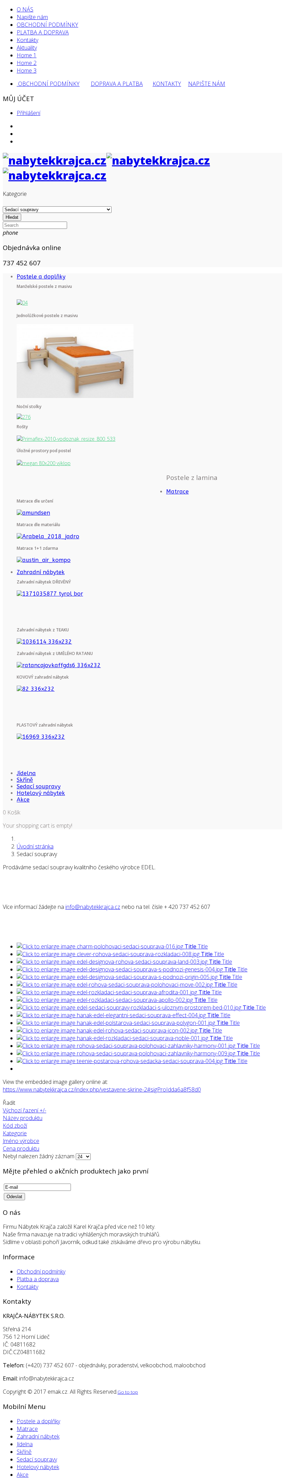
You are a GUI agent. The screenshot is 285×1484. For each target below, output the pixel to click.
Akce (23, 799)
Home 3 (26, 70)
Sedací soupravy (38, 786)
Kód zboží (15, 1125)
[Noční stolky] (24, 416)
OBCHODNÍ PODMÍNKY (47, 24)
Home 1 (26, 55)
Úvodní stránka (35, 846)
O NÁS (25, 9)
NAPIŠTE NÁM (206, 84)
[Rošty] (66, 438)
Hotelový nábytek (41, 793)
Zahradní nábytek (41, 572)
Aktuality (27, 47)
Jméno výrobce (21, 1141)
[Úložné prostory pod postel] (44, 462)
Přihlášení (28, 113)
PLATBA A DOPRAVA (43, 32)
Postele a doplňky (41, 276)
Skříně (25, 780)
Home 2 (26, 63)
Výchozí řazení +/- (24, 1110)
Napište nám (32, 17)
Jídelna (26, 773)
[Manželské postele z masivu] (22, 302)
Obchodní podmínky (41, 1271)
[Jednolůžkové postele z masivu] (75, 360)
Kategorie (15, 1133)
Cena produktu (21, 1148)
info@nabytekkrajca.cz (92, 907)
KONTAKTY (167, 84)
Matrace (177, 491)
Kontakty (27, 40)
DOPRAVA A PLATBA (117, 84)
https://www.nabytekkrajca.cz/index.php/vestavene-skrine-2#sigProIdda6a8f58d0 (102, 1089)
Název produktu (22, 1118)
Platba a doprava (38, 1279)
